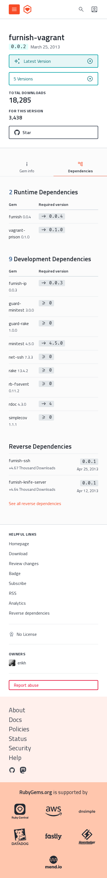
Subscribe (17, 583)
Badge (15, 573)
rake (18, 370)
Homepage (19, 543)
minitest (21, 343)
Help (15, 757)
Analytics (17, 603)
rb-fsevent (19, 387)
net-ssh (21, 357)
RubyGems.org (35, 792)
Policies (19, 729)
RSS (12, 593)
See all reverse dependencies (35, 503)
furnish (20, 216)
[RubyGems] (27, 9)
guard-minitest (21, 306)
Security (20, 748)
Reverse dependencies (29, 613)
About (17, 710)
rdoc (17, 404)
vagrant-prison (19, 233)
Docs (15, 719)
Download (18, 553)
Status (18, 738)
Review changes (24, 563)
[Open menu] (14, 9)
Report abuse (26, 685)
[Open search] (81, 9)
